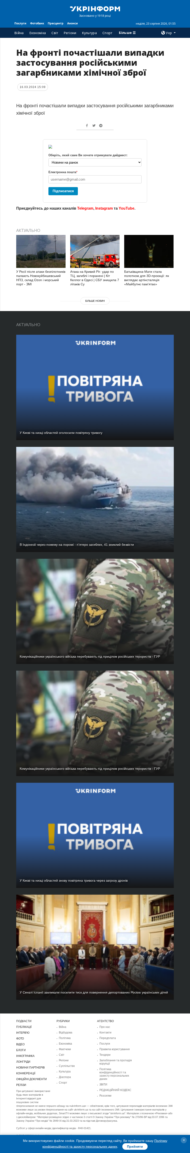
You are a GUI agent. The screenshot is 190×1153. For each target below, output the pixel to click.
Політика (65, 1038)
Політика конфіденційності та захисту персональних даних (114, 1074)
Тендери (105, 1054)
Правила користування (114, 1049)
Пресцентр (55, 23)
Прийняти (135, 1146)
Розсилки (105, 1095)
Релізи (21, 1085)
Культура (89, 33)
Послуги (20, 23)
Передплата (107, 1038)
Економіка (37, 33)
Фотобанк (37, 23)
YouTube (126, 208)
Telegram (85, 208)
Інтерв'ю (22, 1032)
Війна (19, 33)
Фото (20, 1038)
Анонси (72, 23)
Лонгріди (23, 1061)
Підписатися (63, 191)
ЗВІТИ (103, 1084)
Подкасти (24, 1021)
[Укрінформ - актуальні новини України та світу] (95, 8)
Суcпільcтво (67, 1066)
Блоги (21, 1050)
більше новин (95, 300)
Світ (54, 33)
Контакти (105, 1032)
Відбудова (65, 1032)
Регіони (70, 33)
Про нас (104, 1027)
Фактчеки (65, 1049)
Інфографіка (25, 1056)
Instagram (104, 208)
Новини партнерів (30, 1067)
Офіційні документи (31, 1079)
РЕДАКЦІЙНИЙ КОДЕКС (115, 1090)
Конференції (25, 1073)
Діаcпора (65, 1077)
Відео (20, 1044)
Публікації (24, 1027)
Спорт (107, 33)
